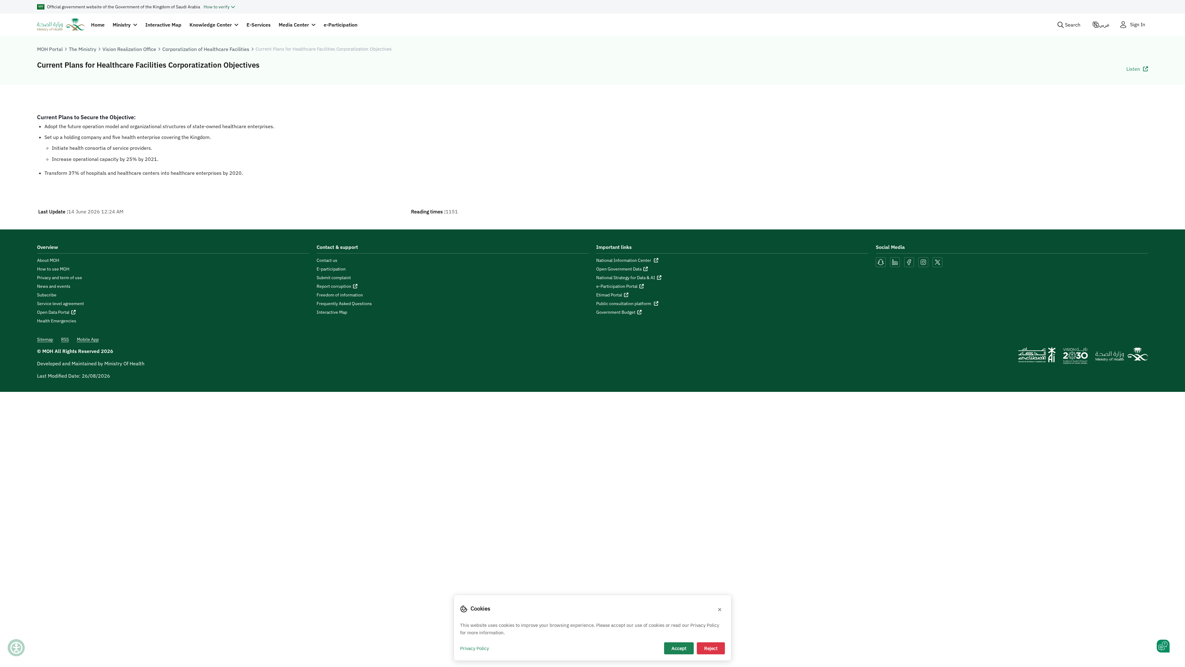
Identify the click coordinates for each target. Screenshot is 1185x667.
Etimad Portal (609, 295)
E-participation (331, 269)
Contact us (327, 260)
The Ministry (82, 49)
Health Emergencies (56, 321)
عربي (1104, 25)
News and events (53, 286)
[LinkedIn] (895, 261)
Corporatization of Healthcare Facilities (205, 49)
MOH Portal (50, 49)
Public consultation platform (624, 303)
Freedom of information (340, 295)
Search (1072, 25)
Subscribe (46, 295)
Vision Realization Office (129, 49)
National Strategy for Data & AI (625, 277)
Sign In (1137, 24)
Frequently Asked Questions (344, 303)
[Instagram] (923, 261)
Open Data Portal (53, 312)
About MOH (48, 260)
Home (98, 25)
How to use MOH (53, 269)
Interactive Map (163, 25)
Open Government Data (619, 269)
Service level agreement (60, 303)
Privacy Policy (474, 648)
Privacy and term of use (59, 277)
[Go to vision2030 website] (1075, 357)
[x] (937, 261)
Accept (679, 648)
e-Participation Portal (617, 286)
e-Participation (340, 25)
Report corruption (334, 286)
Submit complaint (334, 277)
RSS (65, 339)
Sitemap (45, 339)
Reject (710, 648)
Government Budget (615, 312)
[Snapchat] (881, 261)
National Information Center (624, 260)
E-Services (259, 25)
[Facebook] (909, 261)
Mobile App (88, 339)
